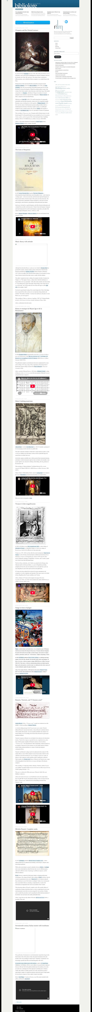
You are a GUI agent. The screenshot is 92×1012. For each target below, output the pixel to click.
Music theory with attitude (24, 241)
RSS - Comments (20, 1008)
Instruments (63, 97)
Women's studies (65, 112)
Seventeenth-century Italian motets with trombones (32, 925)
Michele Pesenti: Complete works (26, 829)
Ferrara (40, 877)
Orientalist (26, 73)
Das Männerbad (30, 447)
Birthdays (59, 88)
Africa (69, 84)
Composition (66, 92)
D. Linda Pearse (44, 963)
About (56, 44)
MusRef (56, 71)
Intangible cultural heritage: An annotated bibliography (65, 66)
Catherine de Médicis (19, 85)
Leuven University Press (24, 193)
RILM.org (57, 46)
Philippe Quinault (41, 103)
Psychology (70, 103)
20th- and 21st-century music (61, 84)
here (31, 498)
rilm (17, 147)
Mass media (62, 99)
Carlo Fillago (21, 977)
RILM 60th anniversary (66, 105)
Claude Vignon (39, 121)
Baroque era (64, 86)
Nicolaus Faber (44, 268)
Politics (56, 103)
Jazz (67, 97)
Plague (16, 649)
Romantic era (60, 109)
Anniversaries (57, 86)
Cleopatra (25, 93)
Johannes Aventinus (30, 271)
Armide (38, 108)
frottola (41, 867)
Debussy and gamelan (59, 65)
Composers (59, 92)
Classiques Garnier (23, 354)
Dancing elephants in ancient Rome (61, 70)
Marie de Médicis (33, 85)
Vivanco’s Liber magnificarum (25, 504)
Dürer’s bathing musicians (24, 401)
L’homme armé (27, 759)
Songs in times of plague (23, 608)
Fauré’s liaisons (58, 68)
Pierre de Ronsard (38, 366)
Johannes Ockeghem (23, 213)
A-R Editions (21, 657)
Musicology (68, 99)
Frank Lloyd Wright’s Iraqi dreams (61, 73)
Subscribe (57, 56)
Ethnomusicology (58, 95)
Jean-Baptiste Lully (25, 110)
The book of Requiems (22, 150)
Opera (62, 101)
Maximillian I (23, 474)
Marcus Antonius (43, 94)
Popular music (63, 103)
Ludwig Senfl (39, 472)
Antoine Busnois (18, 723)
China (59, 90)
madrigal (47, 867)
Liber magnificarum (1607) (33, 546)
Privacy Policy (57, 48)
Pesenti (16, 875)
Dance (65, 94)
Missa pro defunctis (32, 213)
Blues (56, 90)
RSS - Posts (19, 1007)
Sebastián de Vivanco (19, 548)
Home (56, 43)
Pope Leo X (34, 879)
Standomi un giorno (24, 673)
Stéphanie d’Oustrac (19, 123)
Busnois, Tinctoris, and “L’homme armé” (28, 700)
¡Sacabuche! (27, 978)
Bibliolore (17, 1011)
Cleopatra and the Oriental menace (26, 30)
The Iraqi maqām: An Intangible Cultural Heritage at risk (65, 78)
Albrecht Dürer (18, 447)
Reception (56, 105)
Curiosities (60, 94)
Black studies (66, 88)
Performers (68, 101)
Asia (61, 86)
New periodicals (58, 101)
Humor (56, 97)
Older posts (18, 1002)
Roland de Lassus (38, 671)
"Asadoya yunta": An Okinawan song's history (63, 76)
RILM (60, 105)
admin (17, 27)
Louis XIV (24, 99)
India (59, 97)
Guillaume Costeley (41, 371)
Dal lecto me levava (40, 897)
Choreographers (62, 90)
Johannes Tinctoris (32, 725)
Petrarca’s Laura (43, 669)
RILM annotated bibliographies (61, 107)
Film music (66, 95)
